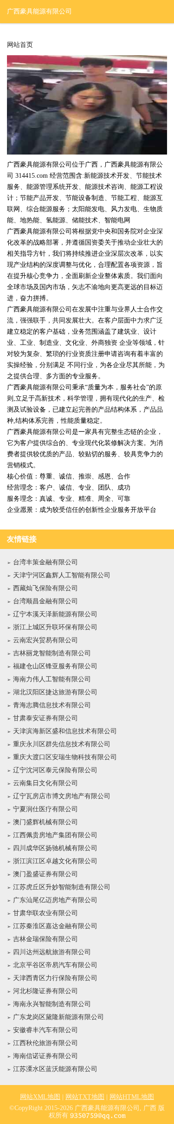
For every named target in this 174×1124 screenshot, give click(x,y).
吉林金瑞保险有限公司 (45, 939)
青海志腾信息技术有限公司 (52, 705)
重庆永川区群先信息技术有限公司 (61, 744)
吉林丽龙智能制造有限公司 (52, 653)
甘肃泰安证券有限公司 (45, 718)
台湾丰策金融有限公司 (45, 562)
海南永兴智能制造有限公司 (52, 1004)
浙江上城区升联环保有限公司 (55, 627)
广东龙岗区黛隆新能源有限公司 (58, 1017)
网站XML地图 (40, 1096)
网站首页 (20, 45)
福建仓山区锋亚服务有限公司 (55, 666)
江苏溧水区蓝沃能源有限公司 (55, 1069)
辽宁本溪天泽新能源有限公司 (55, 614)
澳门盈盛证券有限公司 (45, 874)
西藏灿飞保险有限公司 (45, 588)
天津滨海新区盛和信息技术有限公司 (65, 731)
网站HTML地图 (132, 1096)
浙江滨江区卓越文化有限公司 (55, 861)
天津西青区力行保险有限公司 (55, 978)
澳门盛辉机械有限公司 (45, 822)
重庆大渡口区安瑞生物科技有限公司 (65, 757)
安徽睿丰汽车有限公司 (45, 1030)
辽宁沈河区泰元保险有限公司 (55, 770)
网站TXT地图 (84, 1096)
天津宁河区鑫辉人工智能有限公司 (61, 575)
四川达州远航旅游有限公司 (52, 952)
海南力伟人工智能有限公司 (52, 679)
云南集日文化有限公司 (45, 783)
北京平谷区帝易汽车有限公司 (55, 965)
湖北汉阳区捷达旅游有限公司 (55, 692)
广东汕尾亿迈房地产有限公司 (55, 900)
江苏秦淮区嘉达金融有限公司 (55, 926)
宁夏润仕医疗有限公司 (45, 809)
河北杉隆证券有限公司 (45, 991)
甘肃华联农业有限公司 (45, 913)
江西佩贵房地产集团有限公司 (55, 835)
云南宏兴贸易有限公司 (45, 640)
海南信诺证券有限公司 (45, 1056)
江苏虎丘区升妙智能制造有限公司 (61, 887)
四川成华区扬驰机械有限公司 (55, 848)
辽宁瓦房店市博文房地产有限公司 (61, 796)
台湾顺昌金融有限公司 (45, 601)
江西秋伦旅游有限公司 (45, 1043)
